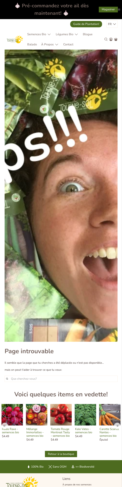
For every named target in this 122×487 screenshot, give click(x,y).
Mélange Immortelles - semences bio (35, 432)
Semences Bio (36, 34)
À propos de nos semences (77, 484)
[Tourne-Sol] (15, 39)
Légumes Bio (64, 34)
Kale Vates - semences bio (83, 430)
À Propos (47, 44)
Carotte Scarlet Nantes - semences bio (109, 432)
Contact (68, 44)
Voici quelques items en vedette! (61, 394)
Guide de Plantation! (86, 24)
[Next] (117, 426)
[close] (119, 9)
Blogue (88, 34)
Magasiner (108, 9)
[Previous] (4, 426)
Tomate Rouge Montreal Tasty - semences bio (60, 432)
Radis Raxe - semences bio (10, 430)
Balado (32, 44)
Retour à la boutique (61, 454)
